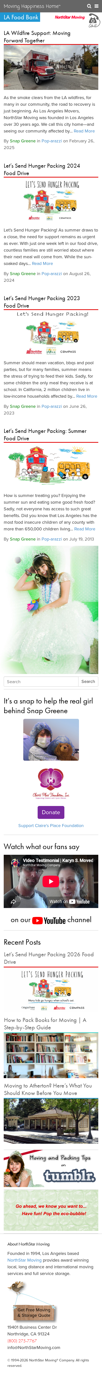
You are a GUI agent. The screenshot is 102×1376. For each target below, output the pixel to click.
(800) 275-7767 (22, 1341)
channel (79, 919)
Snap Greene (23, 141)
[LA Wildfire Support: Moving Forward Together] (51, 67)
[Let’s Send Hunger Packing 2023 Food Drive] (51, 332)
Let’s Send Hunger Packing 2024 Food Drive (42, 169)
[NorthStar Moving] (70, 20)
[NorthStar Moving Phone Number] (94, 20)
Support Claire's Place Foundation (51, 825)
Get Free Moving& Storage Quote (34, 1312)
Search (88, 681)
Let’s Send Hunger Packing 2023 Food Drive (42, 301)
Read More (84, 131)
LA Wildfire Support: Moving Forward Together (37, 36)
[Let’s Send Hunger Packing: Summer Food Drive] (51, 465)
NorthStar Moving (24, 1260)
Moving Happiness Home (32, 6)
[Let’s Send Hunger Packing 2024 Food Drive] (51, 200)
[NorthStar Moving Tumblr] (51, 1168)
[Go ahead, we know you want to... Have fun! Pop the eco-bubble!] (51, 1210)
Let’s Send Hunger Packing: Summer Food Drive (45, 434)
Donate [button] (51, 812)
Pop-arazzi (52, 141)
